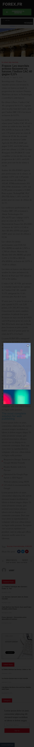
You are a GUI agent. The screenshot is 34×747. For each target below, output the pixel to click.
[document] (17, 373)
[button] (28, 345)
